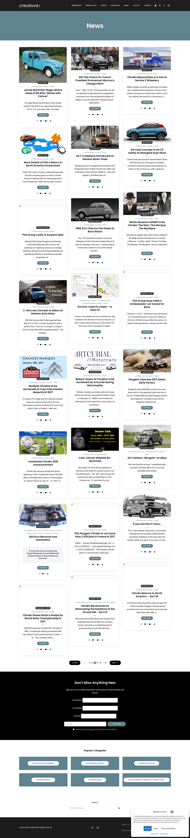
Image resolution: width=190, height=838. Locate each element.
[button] (172, 812)
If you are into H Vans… (147, 524)
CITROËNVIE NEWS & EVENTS (51, 531)
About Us (125, 825)
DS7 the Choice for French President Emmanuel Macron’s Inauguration (94, 80)
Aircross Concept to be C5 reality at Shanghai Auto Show (147, 151)
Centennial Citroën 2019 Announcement (43, 463)
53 (105, 663)
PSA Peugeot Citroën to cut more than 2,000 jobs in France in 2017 (95, 535)
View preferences (168, 828)
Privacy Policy (164, 834)
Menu (168, 5)
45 (92, 663)
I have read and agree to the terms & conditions (96, 729)
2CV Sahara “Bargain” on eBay (147, 458)
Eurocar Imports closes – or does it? (95, 308)
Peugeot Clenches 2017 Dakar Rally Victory (147, 381)
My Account (126, 831)
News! (126, 5)
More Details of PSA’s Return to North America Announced (43, 164)
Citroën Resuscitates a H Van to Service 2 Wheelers (147, 79)
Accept (147, 828)
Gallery (136, 5)
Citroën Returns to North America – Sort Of (147, 595)
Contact (147, 5)
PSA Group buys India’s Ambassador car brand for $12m (147, 304)
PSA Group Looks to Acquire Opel (42, 235)
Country (77, 716)
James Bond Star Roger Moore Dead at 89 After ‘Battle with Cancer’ (43, 93)
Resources (115, 5)
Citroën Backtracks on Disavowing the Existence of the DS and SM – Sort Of (95, 609)
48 (100, 663)
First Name (77, 700)
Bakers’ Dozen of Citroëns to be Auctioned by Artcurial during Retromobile (95, 382)
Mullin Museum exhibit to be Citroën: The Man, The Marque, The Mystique (147, 225)
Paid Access (37, 533)
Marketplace (91, 5)
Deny (156, 828)
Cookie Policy (155, 834)
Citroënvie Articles (32, 531)
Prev (76, 663)
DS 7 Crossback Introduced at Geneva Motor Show (95, 157)
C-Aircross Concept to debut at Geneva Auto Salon (43, 312)
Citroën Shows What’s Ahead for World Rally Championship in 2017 (43, 618)
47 (97, 663)
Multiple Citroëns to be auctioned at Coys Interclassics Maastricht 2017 (43, 389)
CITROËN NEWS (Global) (40, 87)
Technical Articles (51, 533)
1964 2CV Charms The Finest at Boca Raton (95, 230)
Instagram (97, 827)
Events (104, 5)
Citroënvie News (104, 301)
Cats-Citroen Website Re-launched (95, 459)
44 (89, 663)
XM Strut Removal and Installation (43, 538)
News (52, 87)
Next (114, 663)
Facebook (92, 827)
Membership (76, 5)
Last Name (77, 708)
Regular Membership (34, 553)
